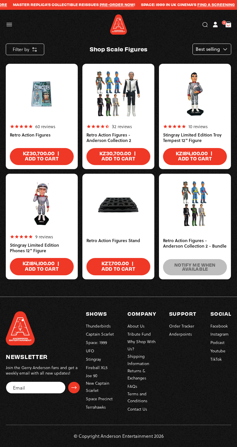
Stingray (93, 359)
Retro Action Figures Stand (113, 240)
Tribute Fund (139, 334)
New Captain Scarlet (97, 386)
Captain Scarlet (100, 334)
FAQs (132, 386)
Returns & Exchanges (136, 374)
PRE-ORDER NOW (112, 4)
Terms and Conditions (137, 397)
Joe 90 (91, 376)
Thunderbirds (98, 326)
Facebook (219, 326)
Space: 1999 (96, 342)
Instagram (219, 334)
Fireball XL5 (97, 367)
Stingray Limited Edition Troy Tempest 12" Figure (192, 137)
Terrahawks (96, 407)
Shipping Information (138, 359)
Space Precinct (99, 399)
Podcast (217, 342)
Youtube (217, 351)
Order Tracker (181, 326)
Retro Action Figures (30, 135)
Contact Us (137, 409)
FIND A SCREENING (211, 4)
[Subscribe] (74, 387)
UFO (90, 351)
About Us (136, 326)
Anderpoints (180, 334)
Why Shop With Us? (141, 345)
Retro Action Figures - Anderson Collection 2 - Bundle (195, 243)
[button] (9, 24)
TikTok (216, 359)
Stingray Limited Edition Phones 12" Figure (34, 248)
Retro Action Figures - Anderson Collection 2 (108, 137)
